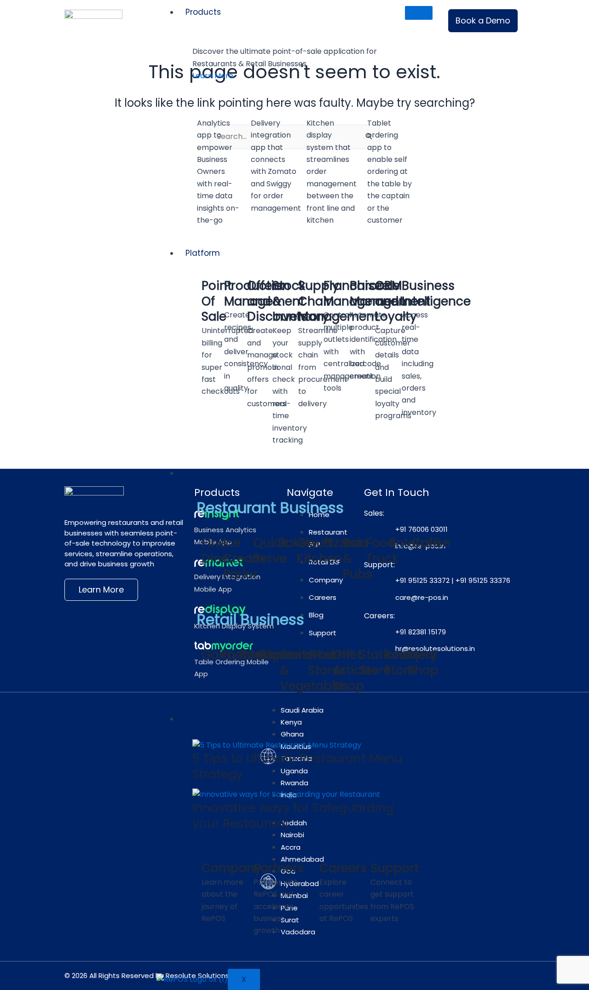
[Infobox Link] (219, 167)
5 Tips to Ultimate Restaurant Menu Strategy (297, 766)
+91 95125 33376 (483, 580)
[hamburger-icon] (419, 13)
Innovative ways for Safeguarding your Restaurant (292, 816)
